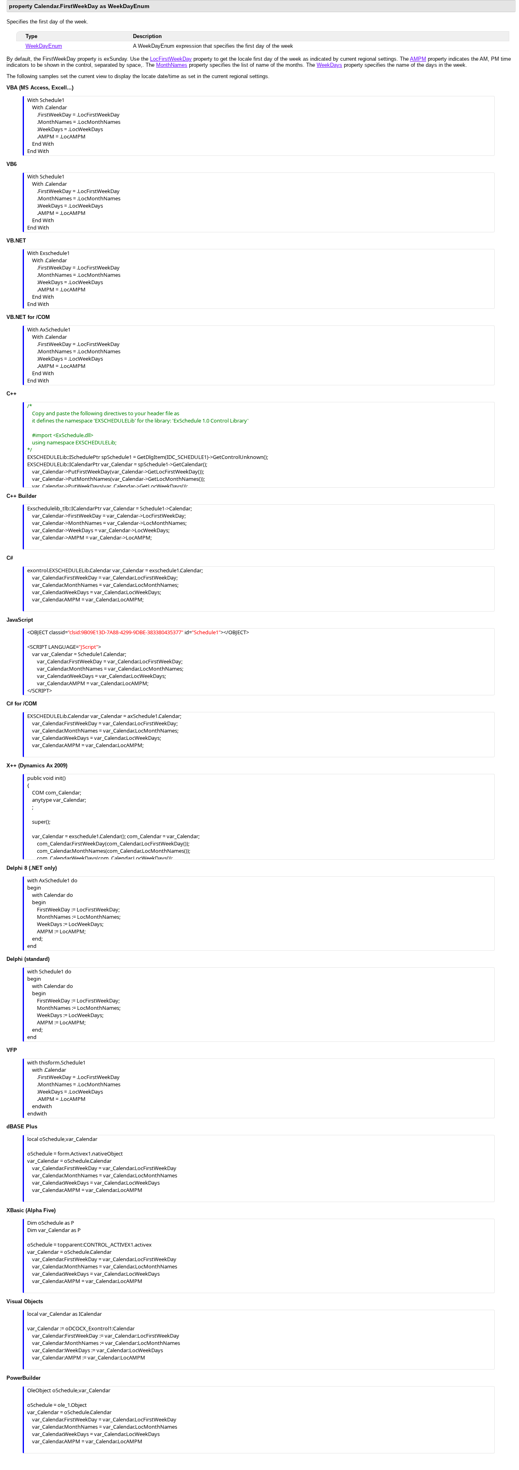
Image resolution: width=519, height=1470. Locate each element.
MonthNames (171, 65)
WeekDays (329, 65)
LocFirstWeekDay (171, 59)
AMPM (418, 59)
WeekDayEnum (44, 46)
